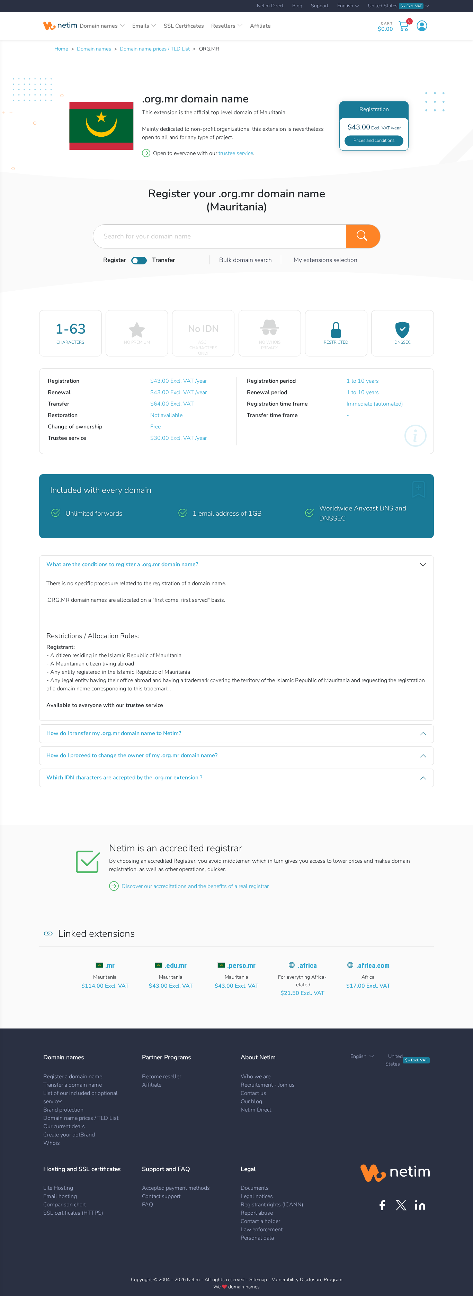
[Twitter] (401, 1205)
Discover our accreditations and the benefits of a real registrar (195, 886)
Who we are (255, 1076)
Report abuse (257, 1213)
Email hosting (60, 1196)
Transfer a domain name (72, 1085)
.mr (110, 965)
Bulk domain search (245, 260)
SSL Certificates (184, 26)
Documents (255, 1188)
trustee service (235, 153)
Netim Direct (270, 5)
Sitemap (258, 1279)
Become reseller (161, 1076)
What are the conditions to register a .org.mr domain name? (122, 564)
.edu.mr (175, 965)
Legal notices (257, 1196)
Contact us (253, 1093)
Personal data (257, 1238)
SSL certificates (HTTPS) (73, 1213)
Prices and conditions (374, 140)
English (345, 6)
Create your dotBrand (69, 1135)
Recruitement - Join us (268, 1085)
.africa (307, 965)
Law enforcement (262, 1229)
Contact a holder (260, 1221)
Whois (51, 1143)
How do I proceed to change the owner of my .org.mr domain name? (131, 755)
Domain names (94, 48)
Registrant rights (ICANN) (272, 1204)
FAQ (147, 1204)
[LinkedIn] (420, 1205)
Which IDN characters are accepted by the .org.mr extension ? (124, 777)
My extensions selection (325, 260)
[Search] (363, 236)
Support (320, 5)
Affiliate (260, 26)
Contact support (161, 1196)
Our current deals (64, 1126)
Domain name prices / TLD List (155, 48)
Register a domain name (72, 1076)
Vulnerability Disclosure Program (307, 1279)
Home (61, 48)
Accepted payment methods (176, 1188)
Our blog (251, 1101)
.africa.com (373, 965)
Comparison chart (64, 1204)
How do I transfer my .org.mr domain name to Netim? (113, 733)
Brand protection (63, 1110)
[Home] (60, 26)
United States (395, 6)
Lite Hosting (58, 1188)
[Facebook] (382, 1205)
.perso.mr (241, 965)
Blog (297, 5)
